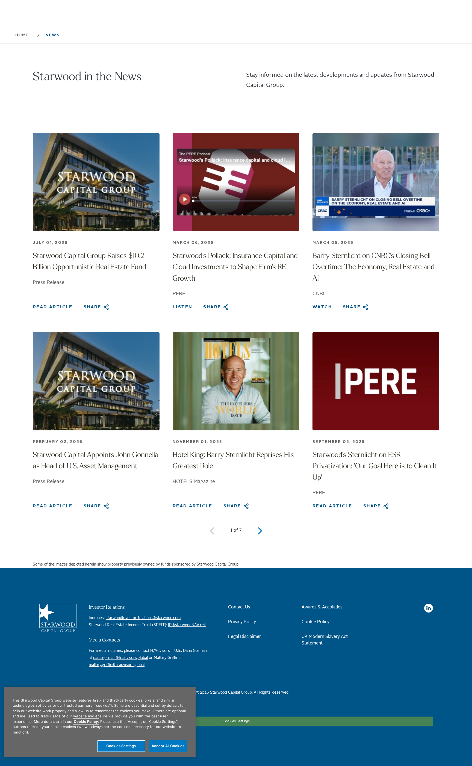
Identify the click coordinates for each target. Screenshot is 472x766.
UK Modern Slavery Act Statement (325, 639)
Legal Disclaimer (244, 636)
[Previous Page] (212, 531)
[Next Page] (260, 531)
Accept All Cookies (168, 746)
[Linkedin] (428, 608)
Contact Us (239, 607)
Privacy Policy (242, 622)
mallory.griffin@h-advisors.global (116, 665)
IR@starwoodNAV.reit (187, 625)
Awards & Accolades (322, 607)
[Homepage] (59, 618)
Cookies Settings (236, 721)
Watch (322, 307)
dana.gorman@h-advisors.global (120, 658)
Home (22, 35)
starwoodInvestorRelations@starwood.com (143, 618)
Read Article (53, 307)
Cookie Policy (315, 622)
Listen (182, 307)
